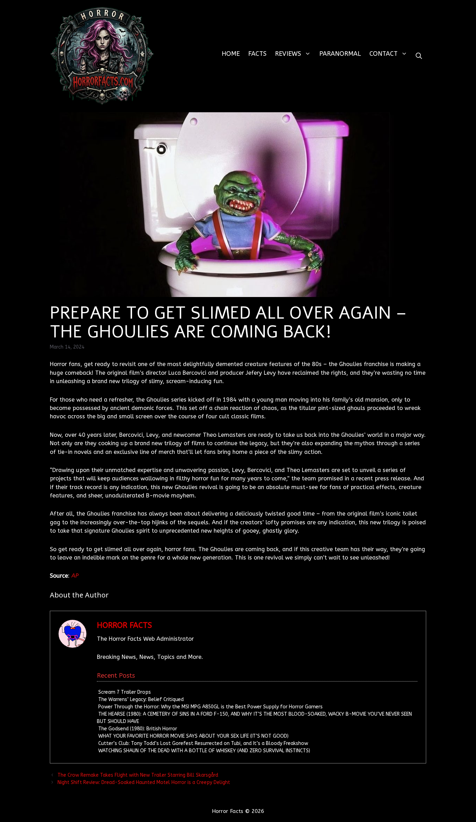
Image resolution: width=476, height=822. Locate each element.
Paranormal (340, 54)
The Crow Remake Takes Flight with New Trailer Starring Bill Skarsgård (137, 775)
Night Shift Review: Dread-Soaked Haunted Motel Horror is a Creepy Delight (143, 782)
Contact (383, 54)
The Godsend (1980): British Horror (137, 729)
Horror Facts (124, 625)
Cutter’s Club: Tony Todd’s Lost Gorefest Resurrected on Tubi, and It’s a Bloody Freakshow (203, 743)
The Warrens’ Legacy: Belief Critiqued (141, 699)
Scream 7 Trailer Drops (124, 692)
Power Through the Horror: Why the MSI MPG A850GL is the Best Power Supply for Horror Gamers (210, 707)
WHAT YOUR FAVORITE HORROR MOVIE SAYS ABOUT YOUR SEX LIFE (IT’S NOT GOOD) (193, 736)
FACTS (257, 54)
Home (231, 54)
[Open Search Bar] (419, 56)
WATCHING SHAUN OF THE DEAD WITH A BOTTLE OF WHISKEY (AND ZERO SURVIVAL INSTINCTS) (204, 751)
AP (74, 575)
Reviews (288, 54)
